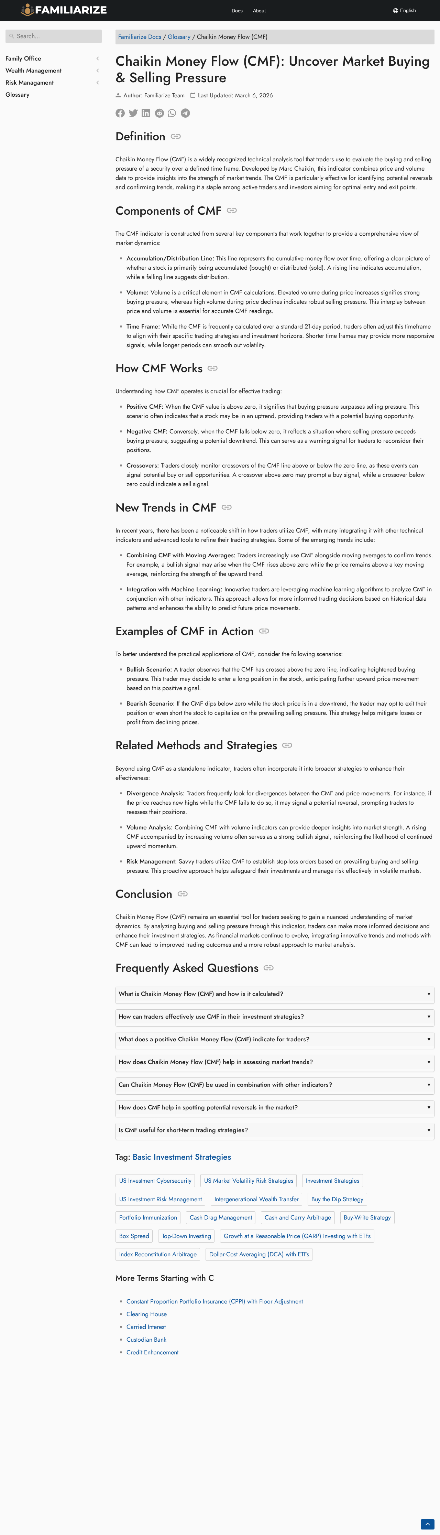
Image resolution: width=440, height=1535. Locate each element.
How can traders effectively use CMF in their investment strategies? (211, 1016)
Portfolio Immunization (148, 1217)
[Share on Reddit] (161, 111)
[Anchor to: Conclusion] (182, 894)
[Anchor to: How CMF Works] (212, 368)
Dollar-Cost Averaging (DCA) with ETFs (259, 1254)
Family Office (23, 58)
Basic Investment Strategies (182, 1157)
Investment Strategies (332, 1180)
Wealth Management (34, 70)
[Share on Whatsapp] (174, 111)
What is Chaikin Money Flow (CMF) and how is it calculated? (201, 993)
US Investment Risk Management (160, 1199)
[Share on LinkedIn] (148, 111)
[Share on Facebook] (122, 111)
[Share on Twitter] (135, 111)
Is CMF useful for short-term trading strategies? (183, 1130)
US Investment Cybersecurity (155, 1180)
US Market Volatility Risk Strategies (248, 1180)
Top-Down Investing (186, 1236)
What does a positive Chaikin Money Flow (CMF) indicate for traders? (214, 1039)
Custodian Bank (146, 1339)
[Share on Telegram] (187, 111)
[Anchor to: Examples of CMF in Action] (264, 631)
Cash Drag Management (221, 1217)
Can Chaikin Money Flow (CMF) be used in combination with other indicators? (225, 1084)
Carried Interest (146, 1326)
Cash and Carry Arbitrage (298, 1217)
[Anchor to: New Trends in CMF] (226, 507)
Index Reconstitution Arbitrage (158, 1254)
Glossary (18, 94)
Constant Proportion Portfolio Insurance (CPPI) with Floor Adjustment (214, 1301)
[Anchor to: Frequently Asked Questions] (268, 968)
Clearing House (146, 1314)
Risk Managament (30, 82)
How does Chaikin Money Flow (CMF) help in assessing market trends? (216, 1062)
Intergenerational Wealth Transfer (256, 1199)
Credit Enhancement (152, 1352)
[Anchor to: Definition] (175, 136)
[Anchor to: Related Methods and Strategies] (287, 745)
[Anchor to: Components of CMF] (231, 210)
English (407, 10)
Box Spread (134, 1236)
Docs (237, 10)
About (259, 10)
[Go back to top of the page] (427, 1524)
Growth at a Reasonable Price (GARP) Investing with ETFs (297, 1236)
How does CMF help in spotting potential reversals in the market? (208, 1107)
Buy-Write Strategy (367, 1217)
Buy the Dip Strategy (337, 1199)
